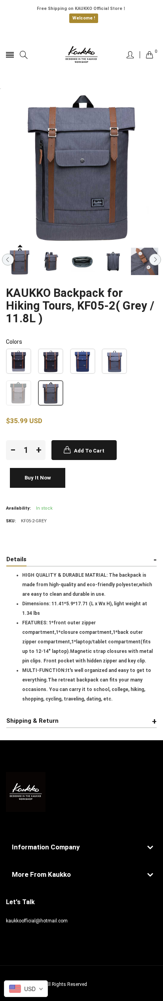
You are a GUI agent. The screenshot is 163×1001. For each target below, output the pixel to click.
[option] (19, 261)
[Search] (24, 55)
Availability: (18, 508)
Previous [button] (8, 260)
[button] (19, 361)
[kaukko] (81, 55)
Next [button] (155, 260)
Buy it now (38, 478)
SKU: (11, 521)
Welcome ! (83, 18)
